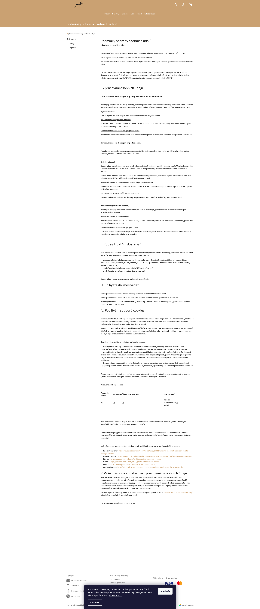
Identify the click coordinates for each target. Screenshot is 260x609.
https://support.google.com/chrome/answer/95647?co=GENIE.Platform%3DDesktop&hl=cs (155, 456)
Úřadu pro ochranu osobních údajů (179, 492)
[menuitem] (107, 14)
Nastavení (95, 602)
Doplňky (72, 47)
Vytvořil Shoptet (188, 605)
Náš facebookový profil (79, 591)
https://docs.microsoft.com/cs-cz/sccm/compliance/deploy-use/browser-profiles (150, 467)
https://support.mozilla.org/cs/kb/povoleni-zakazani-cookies (136, 459)
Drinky (71, 43)
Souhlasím (165, 591)
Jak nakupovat (115, 579)
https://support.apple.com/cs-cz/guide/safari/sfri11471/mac (134, 461)
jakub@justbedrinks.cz (79, 580)
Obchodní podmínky (117, 583)
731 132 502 (75, 586)
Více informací (115, 595)
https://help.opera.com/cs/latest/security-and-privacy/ (133, 464)
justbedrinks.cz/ (77, 596)
